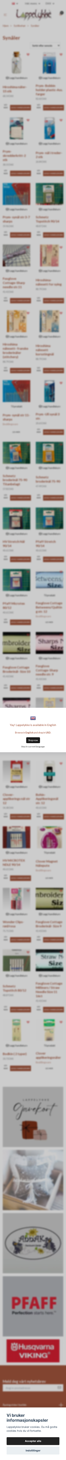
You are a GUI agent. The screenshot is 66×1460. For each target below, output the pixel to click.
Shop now (33, 740)
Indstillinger (33, 1450)
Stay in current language (33, 746)
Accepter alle (33, 1441)
